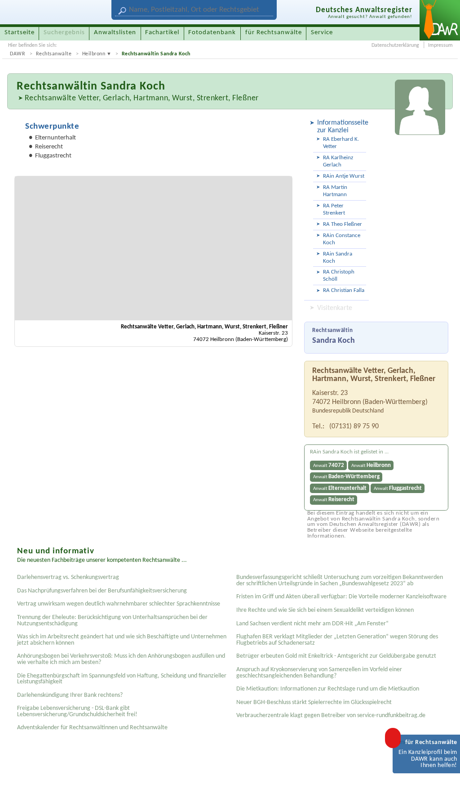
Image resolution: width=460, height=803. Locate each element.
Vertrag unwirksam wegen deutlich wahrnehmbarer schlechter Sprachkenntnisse (118, 604)
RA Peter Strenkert (334, 209)
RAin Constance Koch (341, 239)
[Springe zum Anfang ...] (444, 787)
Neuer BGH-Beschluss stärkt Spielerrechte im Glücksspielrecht (314, 702)
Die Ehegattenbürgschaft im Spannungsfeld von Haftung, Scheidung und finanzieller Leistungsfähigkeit (121, 679)
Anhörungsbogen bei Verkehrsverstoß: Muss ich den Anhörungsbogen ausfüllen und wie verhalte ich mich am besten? (121, 659)
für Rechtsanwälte (273, 32)
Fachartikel (162, 32)
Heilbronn (94, 54)
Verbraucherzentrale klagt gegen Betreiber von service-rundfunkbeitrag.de (330, 715)
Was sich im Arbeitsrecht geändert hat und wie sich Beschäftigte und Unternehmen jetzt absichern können (121, 640)
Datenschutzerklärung (395, 45)
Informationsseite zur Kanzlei (341, 126)
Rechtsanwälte (54, 54)
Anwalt (328, 465)
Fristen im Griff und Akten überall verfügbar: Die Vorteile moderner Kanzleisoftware (341, 597)
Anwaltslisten (115, 32)
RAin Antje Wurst (343, 176)
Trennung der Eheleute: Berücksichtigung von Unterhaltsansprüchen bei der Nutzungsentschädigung (112, 621)
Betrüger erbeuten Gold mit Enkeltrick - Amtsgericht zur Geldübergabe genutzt (336, 656)
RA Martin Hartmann (335, 190)
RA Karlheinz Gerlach (338, 161)
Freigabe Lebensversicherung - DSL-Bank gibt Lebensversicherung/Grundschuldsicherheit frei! (77, 711)
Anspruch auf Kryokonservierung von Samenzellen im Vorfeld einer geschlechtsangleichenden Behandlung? (319, 673)
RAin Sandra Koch (337, 257)
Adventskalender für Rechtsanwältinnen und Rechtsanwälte (92, 728)
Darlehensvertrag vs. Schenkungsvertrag (68, 577)
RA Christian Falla (343, 290)
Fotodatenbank (212, 32)
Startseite (19, 32)
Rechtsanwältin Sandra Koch (156, 54)
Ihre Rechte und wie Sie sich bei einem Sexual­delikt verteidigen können (325, 610)
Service (322, 32)
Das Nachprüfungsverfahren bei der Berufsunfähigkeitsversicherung (102, 591)
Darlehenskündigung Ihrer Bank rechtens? (70, 695)
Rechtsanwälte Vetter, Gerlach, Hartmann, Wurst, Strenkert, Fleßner (142, 98)
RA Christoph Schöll (338, 275)
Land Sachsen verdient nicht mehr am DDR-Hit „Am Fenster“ (312, 624)
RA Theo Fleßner (342, 224)
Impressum (440, 45)
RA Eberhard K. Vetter (341, 142)
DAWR (17, 54)
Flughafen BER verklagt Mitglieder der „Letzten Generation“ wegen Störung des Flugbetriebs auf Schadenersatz (337, 640)
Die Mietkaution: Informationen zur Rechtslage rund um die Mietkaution (327, 689)
